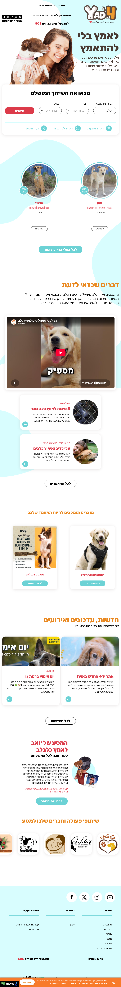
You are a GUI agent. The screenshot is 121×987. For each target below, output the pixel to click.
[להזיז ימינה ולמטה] (4, 985)
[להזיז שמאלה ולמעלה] (2, 983)
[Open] (96, 111)
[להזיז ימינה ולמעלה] (4, 983)
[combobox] (105, 110)
